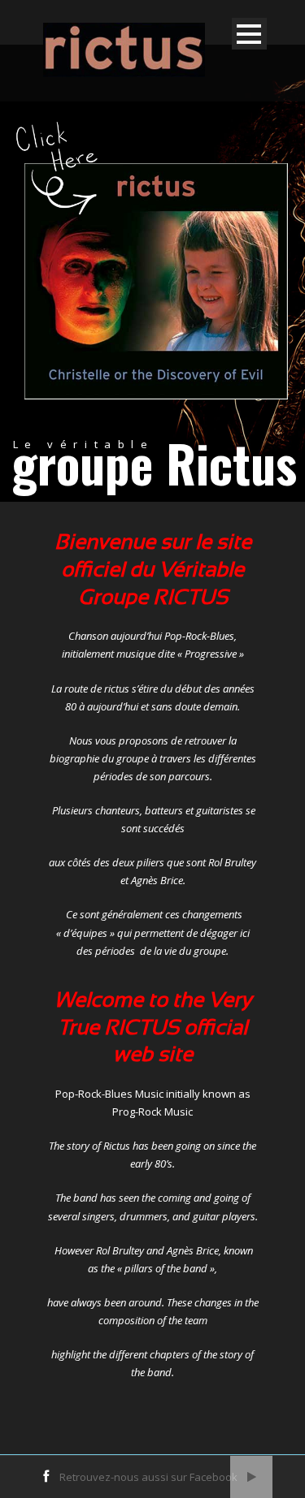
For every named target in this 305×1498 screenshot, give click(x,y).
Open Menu (249, 34)
